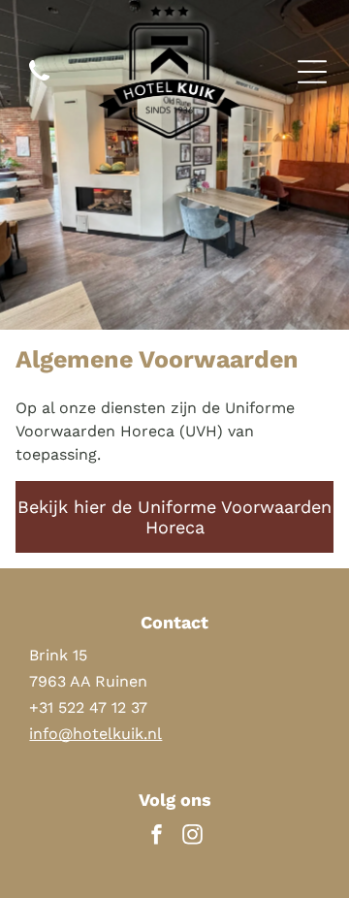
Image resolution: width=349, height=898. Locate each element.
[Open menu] (312, 71)
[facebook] (157, 837)
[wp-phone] (39, 82)
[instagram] (192, 837)
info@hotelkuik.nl (95, 733)
